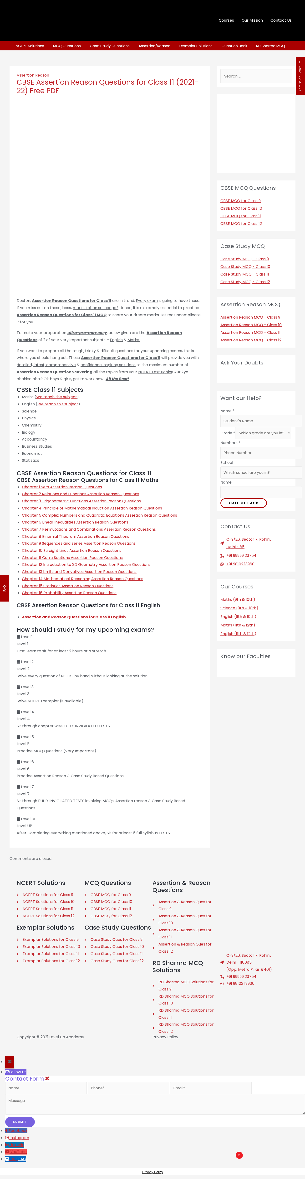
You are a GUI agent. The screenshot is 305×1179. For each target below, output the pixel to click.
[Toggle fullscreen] (40, 1044)
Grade (227, 433)
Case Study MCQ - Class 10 (245, 266)
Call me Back (244, 503)
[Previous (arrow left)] (7, 1052)
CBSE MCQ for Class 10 (241, 208)
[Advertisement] (181, 1166)
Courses (226, 20)
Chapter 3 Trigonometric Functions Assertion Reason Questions (81, 501)
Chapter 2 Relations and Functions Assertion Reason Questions (80, 494)
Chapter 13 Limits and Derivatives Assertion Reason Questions (79, 571)
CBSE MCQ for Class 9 (240, 201)
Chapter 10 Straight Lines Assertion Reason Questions (71, 550)
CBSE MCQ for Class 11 (240, 216)
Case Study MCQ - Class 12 (245, 282)
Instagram (19, 1137)
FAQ (22, 1159)
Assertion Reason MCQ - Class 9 (250, 317)
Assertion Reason (33, 75)
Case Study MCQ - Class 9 (244, 259)
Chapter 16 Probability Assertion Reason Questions (69, 593)
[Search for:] (256, 76)
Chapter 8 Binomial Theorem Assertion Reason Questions (75, 536)
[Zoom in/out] (56, 1044)
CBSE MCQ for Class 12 (241, 223)
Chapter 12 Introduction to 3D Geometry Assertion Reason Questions (86, 564)
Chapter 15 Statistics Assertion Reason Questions (67, 586)
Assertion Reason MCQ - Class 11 (250, 332)
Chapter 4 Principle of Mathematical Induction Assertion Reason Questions (92, 508)
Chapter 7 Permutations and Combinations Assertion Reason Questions (89, 529)
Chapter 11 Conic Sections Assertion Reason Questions (72, 557)
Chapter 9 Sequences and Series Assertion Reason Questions (79, 543)
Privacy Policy (165, 1037)
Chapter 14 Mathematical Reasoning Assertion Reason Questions (82, 579)
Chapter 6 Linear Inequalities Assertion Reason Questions (75, 522)
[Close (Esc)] (7, 1044)
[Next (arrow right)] (23, 1052)
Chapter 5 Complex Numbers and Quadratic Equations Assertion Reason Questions (99, 515)
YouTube (18, 1152)
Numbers (230, 443)
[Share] (23, 1044)
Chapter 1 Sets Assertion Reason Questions (62, 487)
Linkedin (17, 1145)
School (226, 462)
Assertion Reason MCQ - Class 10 (251, 325)
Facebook (18, 1130)
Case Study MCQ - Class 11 (244, 274)
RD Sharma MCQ (270, 45)
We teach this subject (56, 397)
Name (227, 411)
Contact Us (281, 20)
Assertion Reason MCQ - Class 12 (250, 340)
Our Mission (252, 20)
